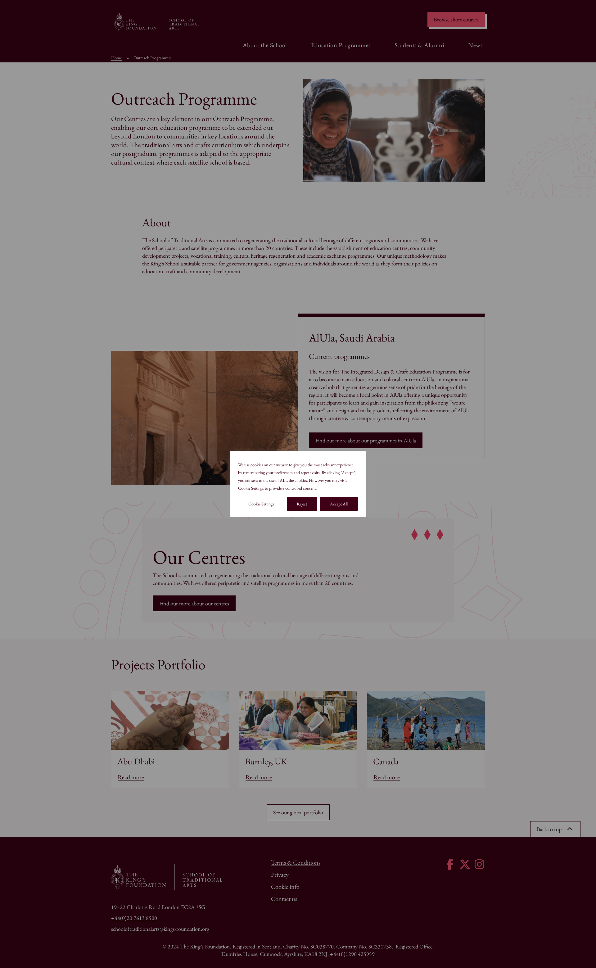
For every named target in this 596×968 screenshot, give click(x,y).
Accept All (339, 504)
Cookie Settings (261, 504)
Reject (302, 504)
